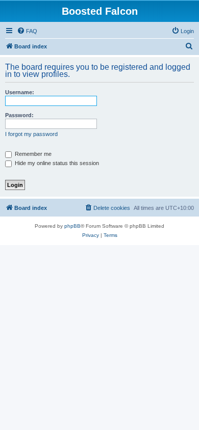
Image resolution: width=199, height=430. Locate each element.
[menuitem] (27, 31)
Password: (19, 115)
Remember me (32, 154)
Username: (19, 92)
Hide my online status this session (56, 163)
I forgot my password (31, 134)
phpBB (72, 226)
